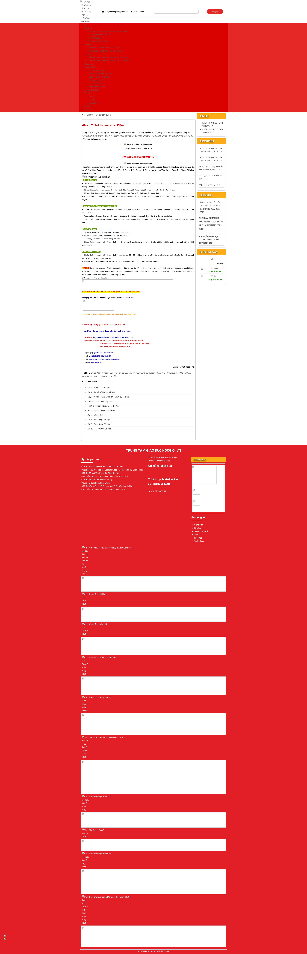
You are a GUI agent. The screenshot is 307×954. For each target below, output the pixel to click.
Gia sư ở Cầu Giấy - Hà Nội (99, 387)
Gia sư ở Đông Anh (95, 415)
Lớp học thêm (90, 67)
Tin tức (87, 93)
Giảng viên (89, 64)
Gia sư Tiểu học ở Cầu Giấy (100, 797)
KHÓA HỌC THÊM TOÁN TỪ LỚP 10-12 (105, 51)
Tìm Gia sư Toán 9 (96, 830)
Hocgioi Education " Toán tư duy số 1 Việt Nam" (108, 31)
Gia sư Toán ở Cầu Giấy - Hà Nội (200, 493)
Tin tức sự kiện (207, 141)
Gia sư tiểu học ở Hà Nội (99, 579)
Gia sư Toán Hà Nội (97, 594)
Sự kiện (92, 100)
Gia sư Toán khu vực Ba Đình (99, 429)
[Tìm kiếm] (200, 12)
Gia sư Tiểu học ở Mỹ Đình (100, 854)
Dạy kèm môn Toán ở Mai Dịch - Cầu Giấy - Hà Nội (108, 397)
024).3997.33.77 (215, 279)
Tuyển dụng (89, 106)
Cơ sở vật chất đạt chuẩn (99, 35)
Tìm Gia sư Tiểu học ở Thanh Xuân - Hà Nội (106, 737)
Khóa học (88, 44)
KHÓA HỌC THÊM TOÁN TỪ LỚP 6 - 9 (105, 48)
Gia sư (90, 115)
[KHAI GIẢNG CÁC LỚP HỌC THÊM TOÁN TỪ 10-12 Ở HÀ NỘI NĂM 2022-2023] (211, 207)
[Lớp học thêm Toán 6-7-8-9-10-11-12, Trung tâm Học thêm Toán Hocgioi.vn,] (86, 11)
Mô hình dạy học (95, 38)
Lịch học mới (205, 195)
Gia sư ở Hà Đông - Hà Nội (99, 420)
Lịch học (88, 54)
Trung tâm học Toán (97, 87)
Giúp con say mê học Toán (209, 184)
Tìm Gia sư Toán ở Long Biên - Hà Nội (103, 406)
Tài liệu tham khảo (92, 90)
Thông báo (93, 103)
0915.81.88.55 (215, 272)
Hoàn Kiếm (106, 298)
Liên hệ (88, 109)
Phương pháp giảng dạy (99, 41)
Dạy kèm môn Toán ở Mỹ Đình (100, 401)
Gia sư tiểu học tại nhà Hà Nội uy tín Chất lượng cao (110, 548)
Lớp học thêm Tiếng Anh (99, 77)
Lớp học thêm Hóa (96, 80)
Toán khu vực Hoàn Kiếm (97, 242)
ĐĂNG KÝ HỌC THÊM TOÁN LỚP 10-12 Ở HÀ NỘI (109, 61)
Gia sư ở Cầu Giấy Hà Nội (203, 486)
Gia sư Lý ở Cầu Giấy (97, 815)
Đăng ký (215, 12)
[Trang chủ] (86, 25)
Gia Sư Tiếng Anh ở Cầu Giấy (99, 424)
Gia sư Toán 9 (95, 842)
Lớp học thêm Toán (97, 70)
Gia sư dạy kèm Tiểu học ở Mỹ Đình (102, 392)
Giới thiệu (88, 28)
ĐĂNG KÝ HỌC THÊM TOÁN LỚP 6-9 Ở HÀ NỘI (108, 57)
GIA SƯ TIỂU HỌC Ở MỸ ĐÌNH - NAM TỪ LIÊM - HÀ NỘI (112, 762)
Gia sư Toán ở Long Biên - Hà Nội (101, 410)
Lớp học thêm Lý (96, 83)
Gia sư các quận (103, 115)
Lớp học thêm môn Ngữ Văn (100, 74)
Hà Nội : (151, 491)
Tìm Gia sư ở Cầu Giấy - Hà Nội (200, 504)
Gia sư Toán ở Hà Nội (98, 609)
